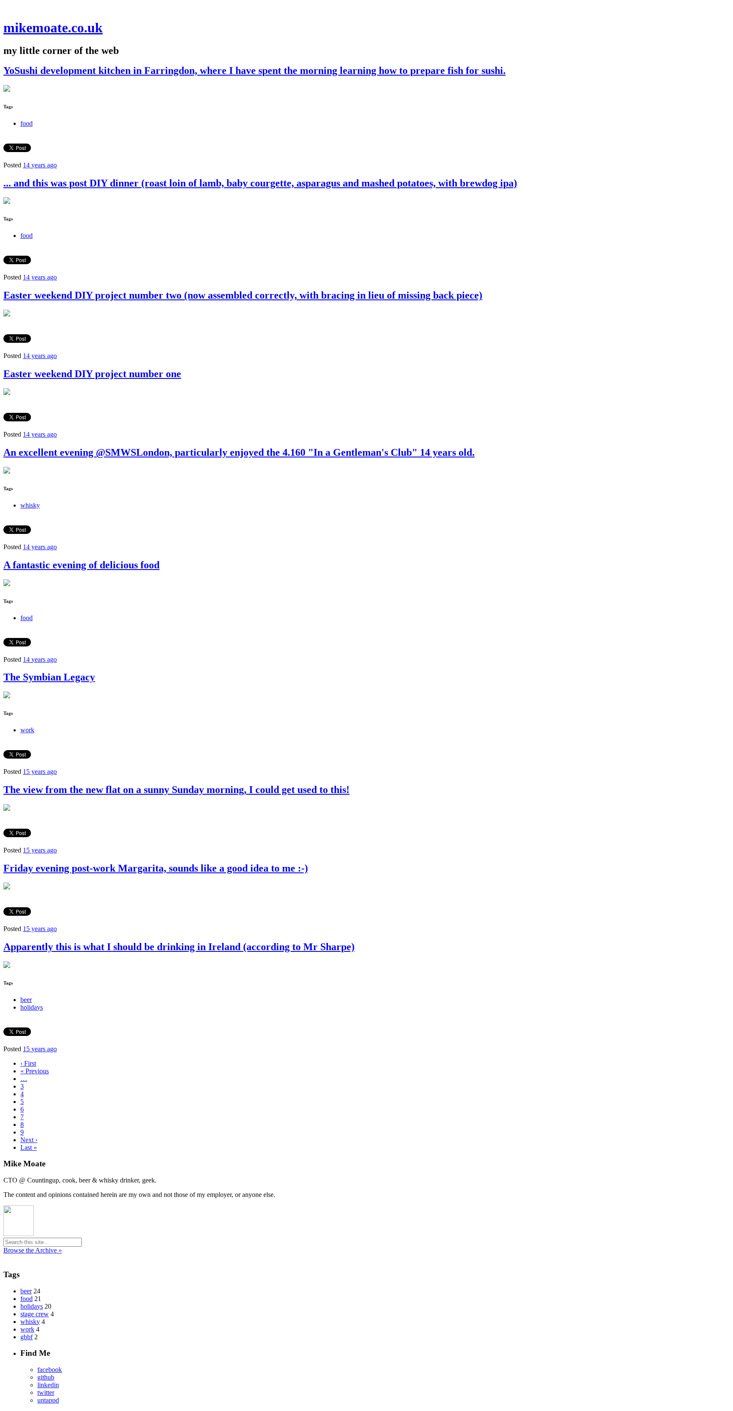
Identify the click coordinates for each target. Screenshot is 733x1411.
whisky (30, 505)
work (27, 730)
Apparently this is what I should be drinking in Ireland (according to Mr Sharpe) (179, 946)
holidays (31, 1007)
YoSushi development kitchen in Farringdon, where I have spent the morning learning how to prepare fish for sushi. (254, 70)
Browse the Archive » (32, 1250)
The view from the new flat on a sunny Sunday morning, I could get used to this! (176, 789)
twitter (45, 1392)
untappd (48, 1400)
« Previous (34, 1071)
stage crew (34, 1314)
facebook (49, 1369)
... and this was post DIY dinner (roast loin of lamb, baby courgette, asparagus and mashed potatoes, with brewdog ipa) (260, 183)
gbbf (26, 1336)
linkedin (48, 1384)
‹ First (28, 1063)
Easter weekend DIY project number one (92, 373)
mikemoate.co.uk (53, 27)
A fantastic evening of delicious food (81, 564)
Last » (28, 1147)
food (26, 123)
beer (26, 999)
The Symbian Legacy (49, 677)
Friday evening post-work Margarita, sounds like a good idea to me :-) (155, 868)
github (45, 1377)
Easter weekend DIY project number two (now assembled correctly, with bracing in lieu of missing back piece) (242, 295)
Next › (28, 1139)
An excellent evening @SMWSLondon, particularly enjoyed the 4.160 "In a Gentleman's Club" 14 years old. (239, 452)
